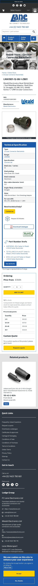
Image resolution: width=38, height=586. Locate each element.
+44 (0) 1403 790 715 (11, 541)
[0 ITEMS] (3, 10)
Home (4, 73)
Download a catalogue (10, 429)
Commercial (8, 162)
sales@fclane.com (10, 512)
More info (7, 567)
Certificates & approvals (10, 432)
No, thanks (19, 581)
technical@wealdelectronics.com (12, 537)
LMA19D (7, 157)
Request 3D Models (17, 218)
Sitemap (5, 456)
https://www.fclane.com (12, 509)
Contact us (9, 211)
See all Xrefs (10, 264)
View (6, 404)
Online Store (23, 38)
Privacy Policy (6, 453)
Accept (19, 573)
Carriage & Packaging (9, 436)
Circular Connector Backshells (13, 75)
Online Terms (6, 449)
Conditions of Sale (8, 439)
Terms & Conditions (8, 446)
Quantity (7, 287)
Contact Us (6, 460)
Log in (28, 10)
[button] (35, 10)
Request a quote (19, 348)
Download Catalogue (20, 227)
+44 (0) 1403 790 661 (19, 27)
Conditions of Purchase (10, 443)
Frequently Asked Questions (11, 422)
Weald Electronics (9, 106)
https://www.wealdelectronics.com (13, 532)
